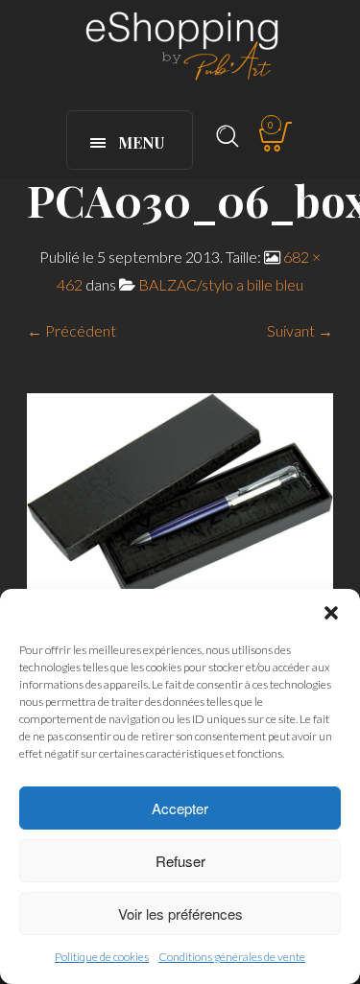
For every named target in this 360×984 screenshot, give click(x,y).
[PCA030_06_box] (180, 494)
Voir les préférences (180, 913)
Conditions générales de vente (231, 956)
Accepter (180, 808)
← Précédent (71, 330)
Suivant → (300, 330)
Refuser (180, 861)
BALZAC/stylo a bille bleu (220, 284)
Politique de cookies (102, 956)
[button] (331, 612)
